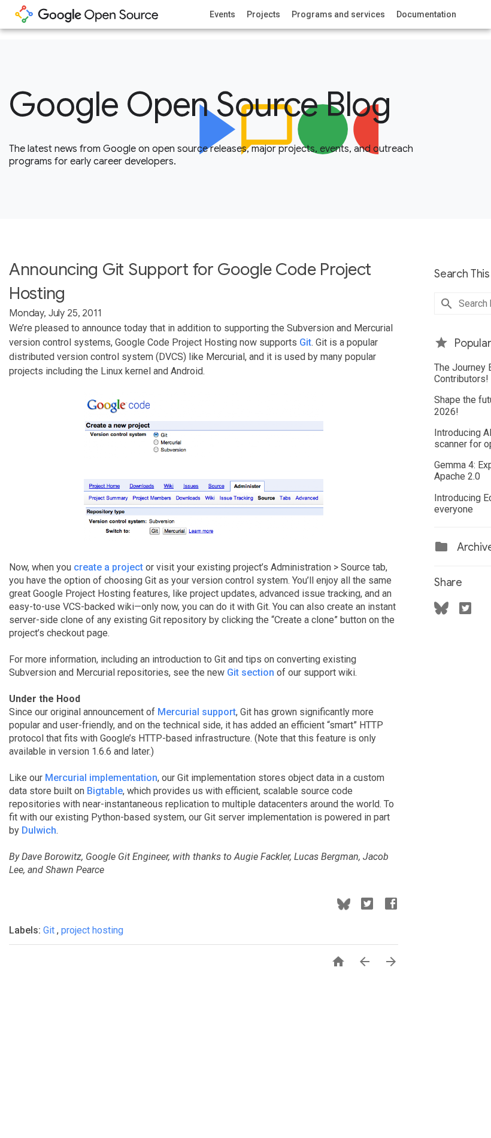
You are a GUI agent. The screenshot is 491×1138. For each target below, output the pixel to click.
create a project (108, 567)
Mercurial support (196, 712)
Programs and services (338, 14)
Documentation (426, 14)
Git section (250, 672)
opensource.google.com (87, 14)
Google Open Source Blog (199, 105)
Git (305, 342)
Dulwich (39, 830)
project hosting (92, 930)
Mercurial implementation (101, 777)
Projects (263, 14)
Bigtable (105, 791)
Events (222, 14)
